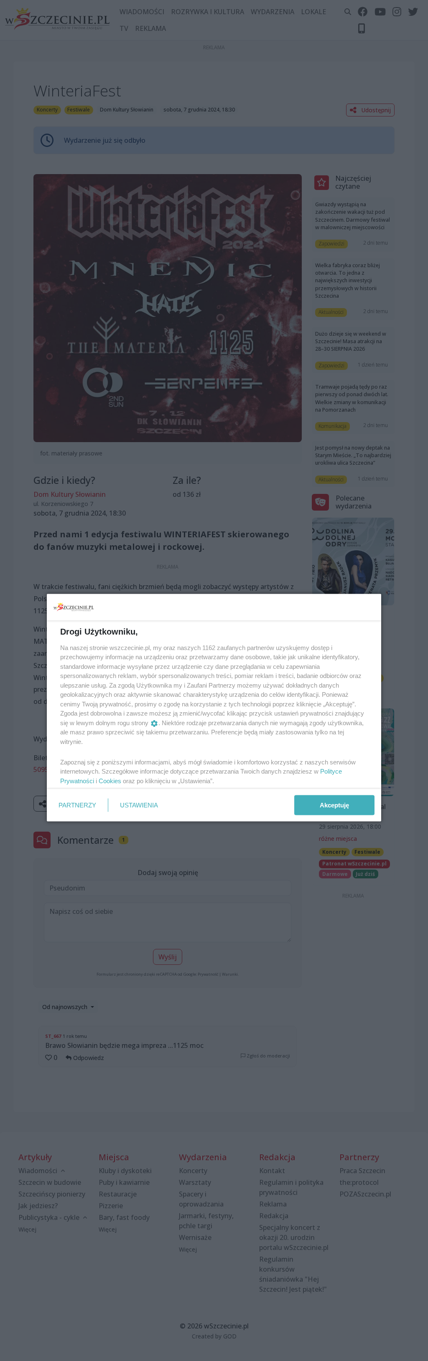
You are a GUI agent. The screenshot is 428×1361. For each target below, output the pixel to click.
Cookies (110, 780)
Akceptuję (334, 804)
